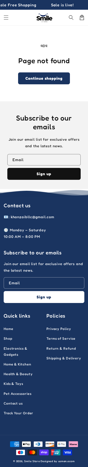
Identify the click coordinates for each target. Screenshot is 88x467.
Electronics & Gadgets (15, 351)
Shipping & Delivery (63, 358)
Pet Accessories (18, 393)
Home (8, 329)
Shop (8, 338)
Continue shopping (44, 78)
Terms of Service (61, 338)
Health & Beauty (18, 374)
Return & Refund (61, 348)
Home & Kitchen (17, 364)
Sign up (44, 173)
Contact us (13, 403)
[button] (6, 17)
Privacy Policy (58, 329)
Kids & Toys (13, 383)
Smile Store (32, 461)
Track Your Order (18, 413)
